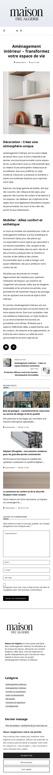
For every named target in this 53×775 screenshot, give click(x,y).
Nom (7, 562)
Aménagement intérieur (16, 688)
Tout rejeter (26, 769)
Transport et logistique (15, 702)
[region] (26, 751)
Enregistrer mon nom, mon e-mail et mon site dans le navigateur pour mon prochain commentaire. (26, 588)
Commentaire (11, 533)
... (35, 421)
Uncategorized (12, 706)
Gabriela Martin (21, 62)
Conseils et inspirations (16, 691)
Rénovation (10, 699)
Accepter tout (26, 755)
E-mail (8, 570)
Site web (8, 577)
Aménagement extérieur (16, 684)
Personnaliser (26, 762)
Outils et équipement (15, 695)
